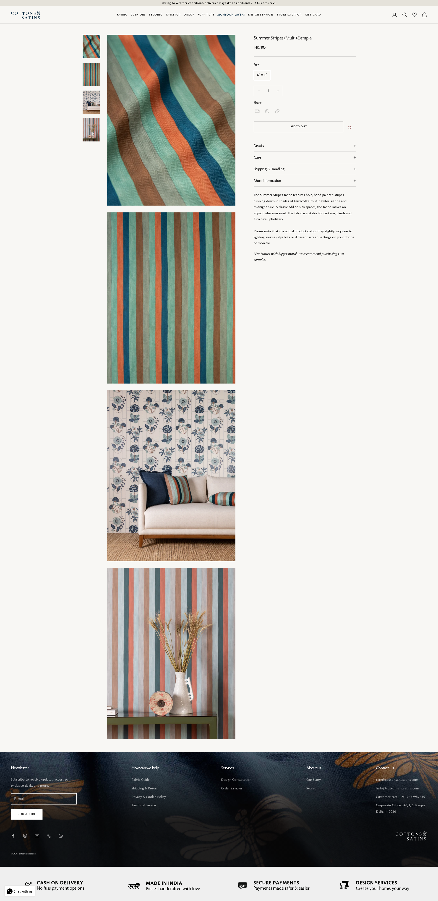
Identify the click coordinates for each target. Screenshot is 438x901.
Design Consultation (236, 780)
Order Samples (231, 788)
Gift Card (313, 14)
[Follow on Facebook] (13, 835)
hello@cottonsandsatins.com (397, 788)
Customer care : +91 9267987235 (400, 797)
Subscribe (27, 814)
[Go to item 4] (91, 130)
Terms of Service (144, 805)
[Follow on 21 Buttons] (37, 835)
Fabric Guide (141, 780)
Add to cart (298, 126)
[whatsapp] (267, 111)
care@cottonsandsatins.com (397, 780)
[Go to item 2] (91, 74)
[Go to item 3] (91, 102)
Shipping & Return (145, 788)
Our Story (313, 780)
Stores (311, 788)
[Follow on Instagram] (25, 835)
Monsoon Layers (231, 14)
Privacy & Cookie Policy (149, 797)
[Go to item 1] (91, 47)
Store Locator (289, 14)
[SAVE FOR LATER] (349, 128)
